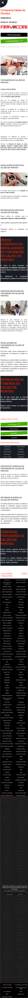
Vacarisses (7, 725)
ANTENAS (21, 449)
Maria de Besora (7, 602)
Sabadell (7, 749)
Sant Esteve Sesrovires (7, 746)
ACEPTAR (20, 894)
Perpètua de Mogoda (21, 615)
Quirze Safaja (21, 730)
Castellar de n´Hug (21, 764)
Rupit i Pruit (7, 672)
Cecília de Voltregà (21, 751)
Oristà (21, 661)
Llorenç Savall (21, 643)
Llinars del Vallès (7, 984)
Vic (7, 759)
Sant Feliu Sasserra (21, 617)
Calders (21, 720)
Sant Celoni (7, 780)
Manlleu (7, 610)
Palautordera (20, 746)
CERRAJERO (7, 446)
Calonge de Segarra (21, 687)
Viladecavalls (21, 712)
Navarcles (21, 674)
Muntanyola (7, 723)
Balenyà (21, 682)
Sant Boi (7, 707)
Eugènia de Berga (21, 695)
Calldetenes (21, 690)
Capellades (7, 680)
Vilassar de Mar (7, 625)
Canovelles (21, 648)
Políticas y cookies (7, 996)
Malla (21, 610)
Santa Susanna (7, 615)
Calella (7, 693)
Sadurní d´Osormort (7, 756)
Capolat (21, 677)
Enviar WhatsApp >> (13, 41)
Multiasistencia (3, 46)
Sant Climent (20, 777)
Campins (7, 687)
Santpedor (21, 612)
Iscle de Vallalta (21, 669)
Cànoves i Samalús (7, 648)
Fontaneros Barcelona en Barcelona (13, 46)
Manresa (7, 674)
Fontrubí (21, 604)
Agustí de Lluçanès (7, 597)
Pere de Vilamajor (21, 654)
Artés (7, 790)
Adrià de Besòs (21, 597)
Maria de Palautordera (7, 795)
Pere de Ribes (21, 620)
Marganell (21, 702)
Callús (7, 690)
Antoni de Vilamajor (21, 580)
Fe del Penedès (7, 774)
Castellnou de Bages (7, 793)
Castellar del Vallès (21, 762)
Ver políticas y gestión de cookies (15, 890)
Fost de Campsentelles (7, 730)
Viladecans (7, 715)
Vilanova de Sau (7, 704)
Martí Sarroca (21, 638)
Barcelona (7, 580)
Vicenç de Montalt (21, 591)
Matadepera (7, 767)
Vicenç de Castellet (21, 651)
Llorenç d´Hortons (7, 646)
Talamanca (7, 785)
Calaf (21, 759)
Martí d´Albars (7, 643)
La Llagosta (21, 659)
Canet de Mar (7, 651)
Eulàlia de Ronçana (21, 693)
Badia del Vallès (7, 586)
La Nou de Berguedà (7, 659)
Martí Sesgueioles (7, 638)
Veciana (21, 630)
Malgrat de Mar (7, 612)
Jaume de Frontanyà (7, 669)
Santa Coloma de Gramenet (7, 698)
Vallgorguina (7, 636)
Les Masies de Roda (7, 987)
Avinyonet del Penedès (7, 717)
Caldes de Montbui (7, 741)
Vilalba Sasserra (7, 630)
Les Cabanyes (7, 991)
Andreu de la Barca (21, 582)
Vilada (21, 756)
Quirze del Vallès (7, 733)
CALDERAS (21, 457)
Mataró (21, 599)
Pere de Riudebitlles (7, 620)
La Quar (7, 777)
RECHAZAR (9, 894)
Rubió (21, 672)
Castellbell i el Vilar (7, 762)
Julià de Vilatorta (7, 667)
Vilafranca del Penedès (7, 712)
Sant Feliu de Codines (21, 743)
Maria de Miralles (21, 795)
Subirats (7, 728)
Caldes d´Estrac (7, 720)
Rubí (7, 994)
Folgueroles (21, 607)
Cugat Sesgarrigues (7, 591)
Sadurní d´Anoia (7, 751)
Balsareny (7, 682)
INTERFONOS (7, 454)
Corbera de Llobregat (7, 617)
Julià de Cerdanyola (7, 628)
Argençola (21, 790)
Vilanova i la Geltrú (7, 589)
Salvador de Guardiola (7, 654)
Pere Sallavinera (7, 738)
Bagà (7, 685)
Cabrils (21, 685)
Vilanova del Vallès (21, 589)
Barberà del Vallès (21, 680)
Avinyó (21, 717)
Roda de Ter (21, 994)
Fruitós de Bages (21, 728)
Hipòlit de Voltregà (21, 738)
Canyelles (21, 646)
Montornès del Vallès (7, 782)
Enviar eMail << (14, 433)
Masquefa (21, 767)
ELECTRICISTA (21, 446)
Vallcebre (20, 636)
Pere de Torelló (7, 656)
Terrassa (7, 772)
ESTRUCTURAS (7, 457)
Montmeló (21, 782)
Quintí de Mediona (7, 736)
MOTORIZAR (21, 452)
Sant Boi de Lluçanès (21, 594)
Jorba (7, 607)
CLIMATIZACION (7, 452)
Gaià (7, 604)
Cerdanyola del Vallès (21, 780)
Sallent (7, 599)
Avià (21, 787)
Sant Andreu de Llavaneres (7, 583)
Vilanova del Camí (7, 710)
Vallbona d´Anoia (21, 723)
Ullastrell (7, 664)
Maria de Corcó (21, 704)
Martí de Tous (7, 641)
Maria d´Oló (21, 664)
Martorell (7, 702)
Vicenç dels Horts (7, 754)
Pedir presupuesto (14, 35)
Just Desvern (21, 741)
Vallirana (21, 633)
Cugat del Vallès (21, 749)
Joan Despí (21, 628)
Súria (21, 725)
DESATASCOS (21, 454)
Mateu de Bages (7, 623)
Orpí (7, 661)
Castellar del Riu (7, 764)
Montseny (21, 623)
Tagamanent (21, 785)
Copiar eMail (14, 437)
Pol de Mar (21, 736)
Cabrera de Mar (21, 710)
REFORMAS (7, 449)
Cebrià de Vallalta (7, 594)
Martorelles (21, 698)
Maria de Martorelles (20, 793)
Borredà (7, 787)
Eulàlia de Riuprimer (7, 695)
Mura (21, 991)
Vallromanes (7, 633)
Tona (21, 625)
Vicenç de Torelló (21, 754)
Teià (21, 772)
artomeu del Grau (21, 707)
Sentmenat (21, 602)
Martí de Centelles (21, 641)
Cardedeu (7, 677)
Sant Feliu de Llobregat (7, 743)
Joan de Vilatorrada (21, 667)
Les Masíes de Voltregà (21, 984)
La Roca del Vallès (21, 774)
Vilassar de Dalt (21, 586)
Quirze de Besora (21, 733)
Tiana (21, 769)
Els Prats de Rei (7, 769)
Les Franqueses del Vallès (21, 988)
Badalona (21, 715)
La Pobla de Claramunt (21, 656)
